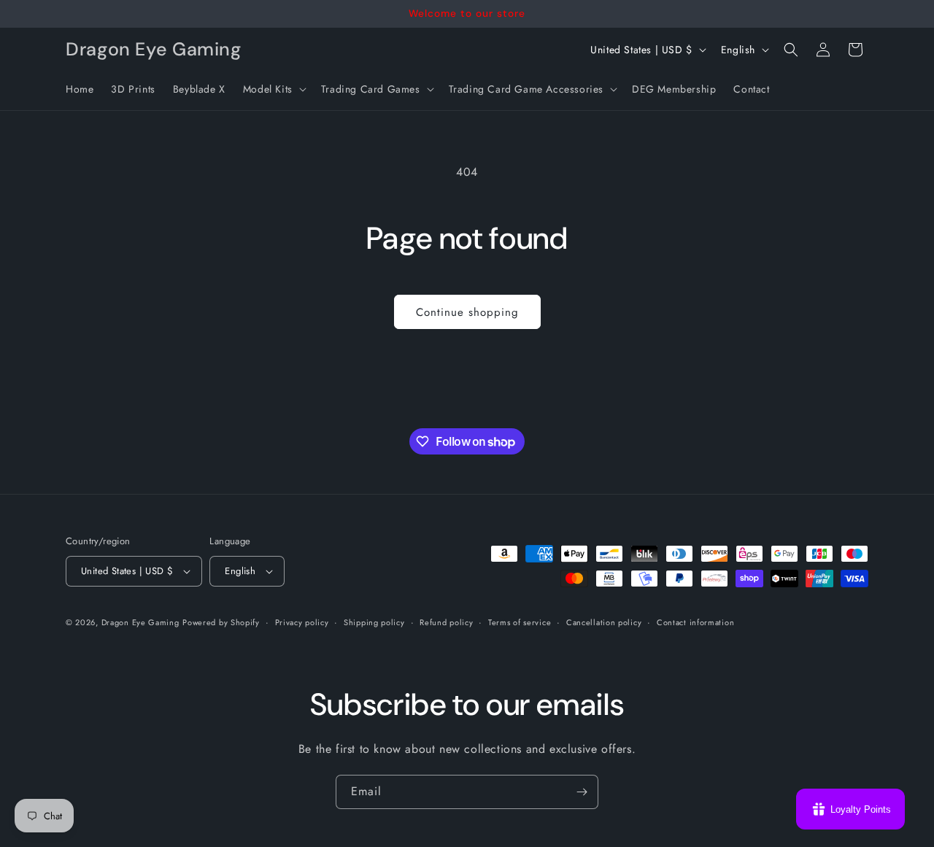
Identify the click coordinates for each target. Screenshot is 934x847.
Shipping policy (374, 622)
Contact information (695, 622)
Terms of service (519, 622)
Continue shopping (467, 312)
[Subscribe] (582, 792)
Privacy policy (302, 622)
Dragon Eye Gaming (140, 622)
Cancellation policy (603, 622)
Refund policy (446, 622)
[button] (273, 89)
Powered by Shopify (221, 622)
